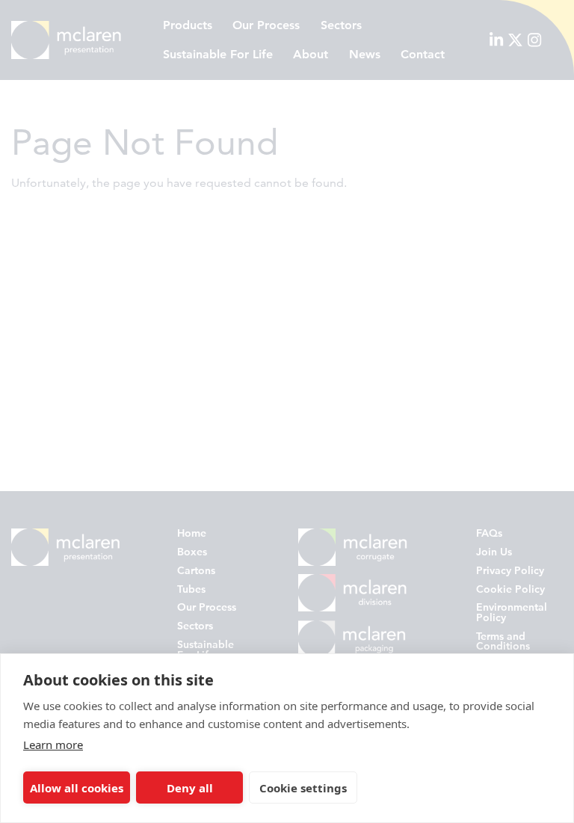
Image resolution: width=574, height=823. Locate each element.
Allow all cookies (76, 787)
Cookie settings (303, 787)
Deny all (190, 787)
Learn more (53, 744)
